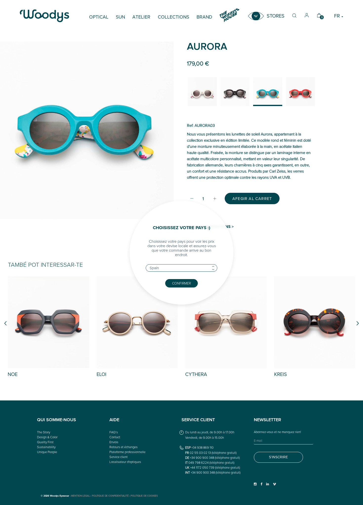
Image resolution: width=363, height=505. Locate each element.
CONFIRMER (181, 283)
